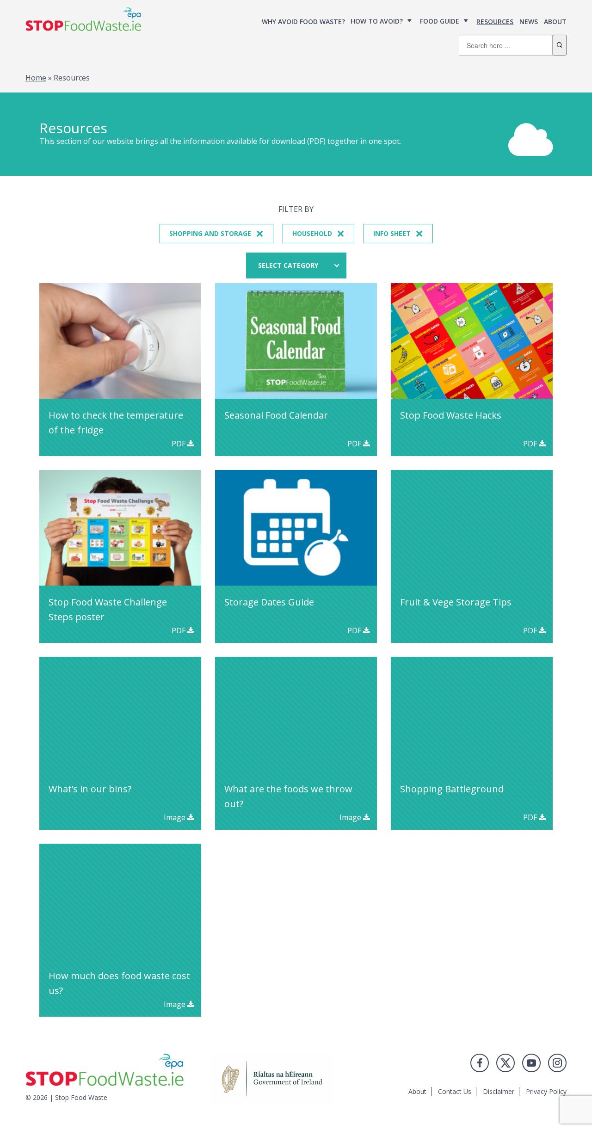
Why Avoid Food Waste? (303, 21)
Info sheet (398, 233)
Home (35, 78)
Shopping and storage (216, 233)
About (555, 21)
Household (318, 233)
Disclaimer (498, 1091)
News (528, 21)
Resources (494, 21)
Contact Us (454, 1091)
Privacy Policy (546, 1091)
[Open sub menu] (409, 21)
